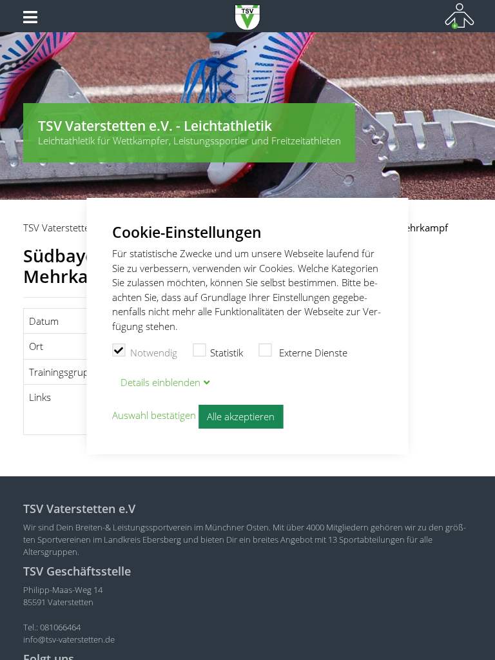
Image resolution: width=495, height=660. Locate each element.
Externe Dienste (312, 352)
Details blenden (160, 382)
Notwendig (153, 352)
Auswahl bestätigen (154, 415)
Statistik (226, 352)
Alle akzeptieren (241, 416)
